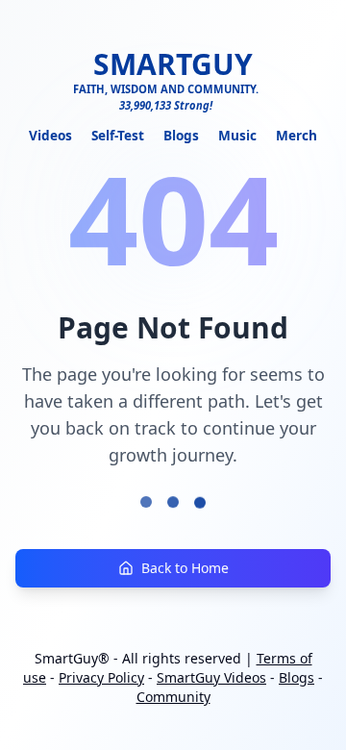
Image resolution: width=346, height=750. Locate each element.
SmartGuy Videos (211, 677)
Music (237, 135)
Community (173, 697)
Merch (296, 135)
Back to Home (185, 568)
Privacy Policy (101, 677)
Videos (50, 135)
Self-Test (117, 135)
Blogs (181, 135)
